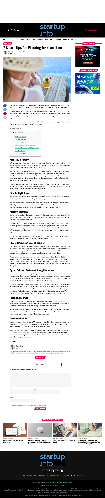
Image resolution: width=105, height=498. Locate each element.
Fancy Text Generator (55, 39)
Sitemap (70, 482)
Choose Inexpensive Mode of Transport (25, 145)
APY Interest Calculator (91, 30)
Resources (40, 39)
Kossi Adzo (12, 53)
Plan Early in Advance (20, 136)
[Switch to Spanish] (83, 40)
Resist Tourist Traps (20, 150)
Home (22, 39)
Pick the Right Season (20, 139)
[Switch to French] (75, 40)
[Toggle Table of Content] (37, 133)
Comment (12, 372)
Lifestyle (28, 39)
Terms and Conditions (62, 482)
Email (35, 389)
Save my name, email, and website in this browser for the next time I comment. (29, 405)
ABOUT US (42, 485)
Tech (46, 39)
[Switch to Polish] (79, 40)
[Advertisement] (52, 11)
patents (19, 353)
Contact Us (66, 39)
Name (11, 389)
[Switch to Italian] (72, 40)
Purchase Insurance (20, 142)
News (34, 39)
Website (11, 397)
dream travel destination (28, 105)
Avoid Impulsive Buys (20, 153)
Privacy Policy (53, 482)
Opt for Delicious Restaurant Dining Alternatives (27, 148)
